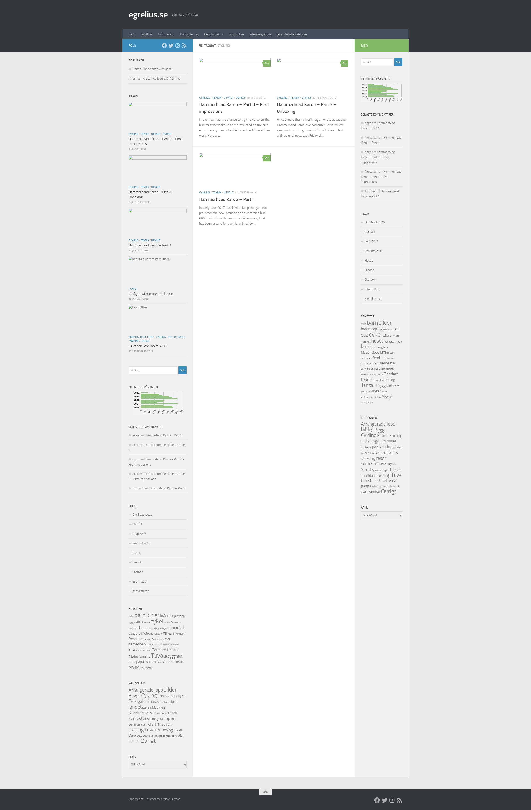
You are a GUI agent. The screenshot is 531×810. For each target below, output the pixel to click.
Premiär (147, 639)
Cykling (204, 98)
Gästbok (146, 34)
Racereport (157, 639)
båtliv (138, 622)
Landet (136, 562)
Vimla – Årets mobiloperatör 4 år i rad (156, 78)
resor (166, 639)
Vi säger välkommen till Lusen (151, 293)
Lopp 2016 (139, 534)
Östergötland (146, 668)
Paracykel (180, 633)
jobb (166, 628)
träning (145, 656)
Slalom (166, 644)
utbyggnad (173, 656)
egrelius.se (148, 14)
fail (180, 622)
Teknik (216, 98)
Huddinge (133, 628)
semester (137, 644)
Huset (136, 553)
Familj (133, 288)
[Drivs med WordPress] (142, 799)
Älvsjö (134, 667)
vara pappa (137, 662)
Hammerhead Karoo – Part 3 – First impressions (378, 157)
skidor (158, 644)
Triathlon (134, 656)
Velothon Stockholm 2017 (148, 346)
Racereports (176, 336)
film (184, 696)
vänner (134, 741)
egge (135, 435)
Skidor (162, 719)
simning (149, 644)
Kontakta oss (189, 34)
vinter (151, 661)
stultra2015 (145, 650)
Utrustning (164, 730)
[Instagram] (177, 45)
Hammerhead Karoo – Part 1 (227, 199)
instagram (157, 628)
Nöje (163, 708)
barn (140, 615)
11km (131, 616)
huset (145, 628)
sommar (174, 644)
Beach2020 (212, 34)
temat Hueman (171, 798)
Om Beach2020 (142, 514)
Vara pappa (138, 735)
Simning (152, 719)
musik (171, 633)
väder (159, 662)
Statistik (137, 524)
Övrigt (240, 98)
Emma (174, 622)
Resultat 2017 (141, 543)
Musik (156, 707)
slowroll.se (236, 34)
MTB (164, 633)
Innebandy (165, 702)
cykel (156, 621)
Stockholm (134, 650)
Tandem (159, 649)
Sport (134, 341)
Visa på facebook (166, 735)
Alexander (138, 474)
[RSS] (184, 45)
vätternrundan (173, 662)
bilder (152, 615)
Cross (146, 622)
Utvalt (228, 98)
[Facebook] (164, 45)
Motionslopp (150, 633)
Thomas (137, 488)
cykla (167, 622)
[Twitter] (170, 45)
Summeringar (137, 724)
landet (177, 627)
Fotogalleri (139, 701)
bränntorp (168, 615)
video (150, 735)
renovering (160, 713)
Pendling (135, 639)
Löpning (147, 707)
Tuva (157, 655)
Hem (131, 34)
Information (166, 34)
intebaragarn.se (260, 34)
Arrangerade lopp (141, 336)
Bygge (132, 622)
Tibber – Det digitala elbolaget (151, 69)
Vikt (155, 736)
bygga (181, 616)
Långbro (135, 633)
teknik (172, 650)
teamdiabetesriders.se (292, 34)
